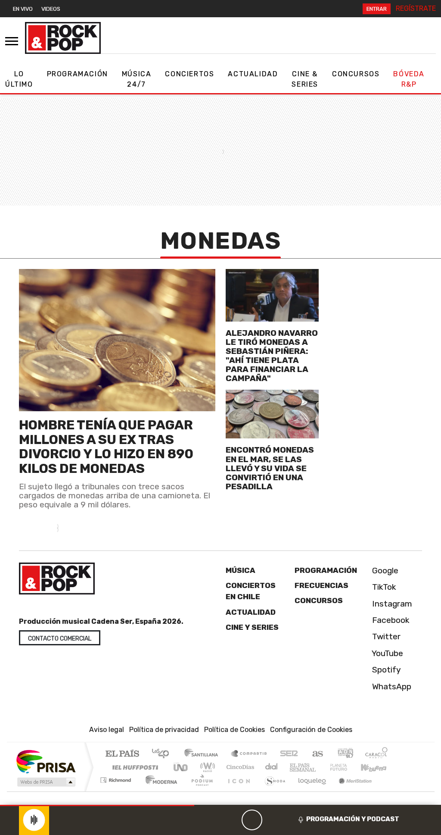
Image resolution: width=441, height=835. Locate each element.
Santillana (203, 754)
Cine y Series (252, 627)
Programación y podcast (353, 819)
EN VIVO (23, 9)
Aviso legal (106, 730)
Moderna (159, 790)
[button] (97, 805)
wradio (206, 767)
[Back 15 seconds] (231, 820)
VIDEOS (50, 9)
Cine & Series (305, 79)
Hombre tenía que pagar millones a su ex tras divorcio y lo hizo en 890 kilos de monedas (106, 446)
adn (345, 754)
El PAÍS (122, 754)
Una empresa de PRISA (46, 761)
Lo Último (19, 79)
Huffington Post (133, 767)
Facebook (390, 620)
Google (384, 570)
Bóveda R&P (409, 79)
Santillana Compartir (249, 754)
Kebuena (377, 767)
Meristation (350, 790)
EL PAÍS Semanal (295, 767)
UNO (181, 767)
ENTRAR (376, 9)
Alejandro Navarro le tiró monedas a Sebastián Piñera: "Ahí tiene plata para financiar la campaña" (272, 356)
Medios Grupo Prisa (45, 782)
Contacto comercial (59, 638)
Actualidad (253, 74)
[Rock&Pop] (63, 38)
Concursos (355, 74)
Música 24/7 (137, 79)
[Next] (293, 820)
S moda (272, 790)
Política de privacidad (164, 730)
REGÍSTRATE (416, 8)
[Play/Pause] (252, 820)
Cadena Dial (346, 767)
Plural (199, 790)
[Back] (210, 820)
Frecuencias (321, 585)
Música (240, 570)
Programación (77, 74)
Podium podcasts (116, 777)
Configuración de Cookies (311, 730)
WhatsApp (390, 686)
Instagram (391, 604)
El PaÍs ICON (237, 790)
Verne (320, 767)
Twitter (385, 636)
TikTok (383, 587)
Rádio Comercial (389, 790)
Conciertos (189, 74)
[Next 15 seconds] (272, 820)
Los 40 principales (163, 754)
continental (272, 767)
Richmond (116, 790)
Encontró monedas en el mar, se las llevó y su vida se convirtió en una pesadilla (270, 468)
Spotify (385, 670)
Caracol (376, 754)
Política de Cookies (234, 730)
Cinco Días (239, 767)
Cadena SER (289, 754)
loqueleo (309, 790)
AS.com (316, 754)
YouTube (386, 653)
